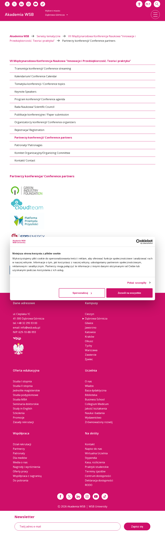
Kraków (89, 336)
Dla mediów (20, 458)
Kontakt (90, 444)
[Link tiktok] (105, 496)
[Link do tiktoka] (42, 4)
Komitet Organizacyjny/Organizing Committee (42, 153)
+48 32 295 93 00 (27, 323)
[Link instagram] (87, 496)
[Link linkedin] (78, 496)
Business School (95, 399)
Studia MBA (20, 399)
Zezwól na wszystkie (129, 293)
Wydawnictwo (93, 417)
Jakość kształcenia (96, 408)
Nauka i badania (95, 413)
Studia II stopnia (23, 386)
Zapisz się (137, 526)
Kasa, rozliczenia (95, 462)
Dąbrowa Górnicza (96, 318)
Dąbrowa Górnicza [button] (55, 14)
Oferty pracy (20, 471)
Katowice (90, 332)
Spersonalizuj (80, 293)
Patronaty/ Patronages (28, 145)
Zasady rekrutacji (23, 422)
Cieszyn (89, 314)
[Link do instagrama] (28, 4)
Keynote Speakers (25, 91)
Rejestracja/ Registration (29, 130)
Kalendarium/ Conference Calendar (36, 76)
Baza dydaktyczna (95, 390)
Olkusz (89, 341)
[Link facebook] (60, 496)
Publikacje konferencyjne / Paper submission (42, 114)
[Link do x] (14, 4)
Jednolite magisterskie (26, 390)
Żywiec (89, 359)
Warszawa (91, 350)
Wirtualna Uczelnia (96, 453)
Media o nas (20, 462)
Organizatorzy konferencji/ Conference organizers (45, 122)
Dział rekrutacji (22, 444)
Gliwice (89, 323)
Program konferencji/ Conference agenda (40, 99)
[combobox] (148, 4)
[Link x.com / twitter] (69, 496)
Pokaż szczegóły (136, 282)
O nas (88, 381)
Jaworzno (90, 327)
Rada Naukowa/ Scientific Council (34, 107)
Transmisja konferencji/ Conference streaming (43, 68)
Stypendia (91, 458)
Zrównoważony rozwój (98, 422)
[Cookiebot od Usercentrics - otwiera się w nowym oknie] (138, 241)
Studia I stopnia (22, 381)
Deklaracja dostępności (99, 480)
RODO (88, 485)
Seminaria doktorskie (26, 404)
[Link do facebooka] (7, 4)
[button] (139, 4)
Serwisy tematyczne (49, 36)
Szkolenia (18, 413)
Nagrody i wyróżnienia (26, 467)
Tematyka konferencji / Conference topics (40, 84)
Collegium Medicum (97, 404)
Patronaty (19, 453)
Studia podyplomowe (25, 395)
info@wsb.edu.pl (30, 327)
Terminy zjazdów (95, 471)
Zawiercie (90, 354)
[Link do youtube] (35, 4)
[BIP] (17, 338)
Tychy (88, 345)
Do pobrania (20, 480)
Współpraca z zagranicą (27, 476)
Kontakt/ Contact (25, 160)
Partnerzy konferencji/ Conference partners (88, 41)
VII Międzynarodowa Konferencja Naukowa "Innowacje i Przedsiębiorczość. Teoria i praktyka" (70, 61)
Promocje (18, 417)
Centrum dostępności (98, 476)
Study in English (22, 408)
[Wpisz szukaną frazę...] (157, 4)
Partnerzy (19, 449)
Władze (89, 386)
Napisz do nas (93, 449)
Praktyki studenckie (97, 467)
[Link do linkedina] (21, 4)
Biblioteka (91, 395)
